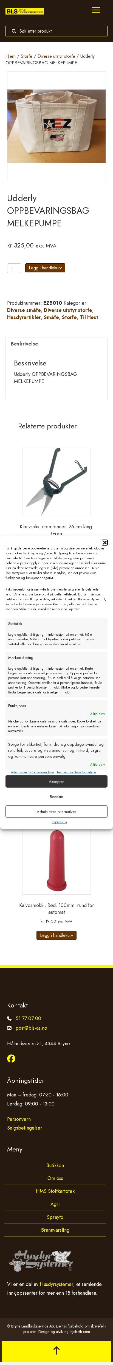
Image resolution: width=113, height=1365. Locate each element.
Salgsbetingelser (24, 1127)
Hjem (10, 56)
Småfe (51, 317)
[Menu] (96, 10)
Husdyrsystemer (56, 1284)
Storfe (26, 56)
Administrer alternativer (56, 812)
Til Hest (89, 317)
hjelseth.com (80, 1331)
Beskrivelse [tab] (24, 343)
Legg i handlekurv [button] (56, 935)
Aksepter (56, 782)
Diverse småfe (24, 310)
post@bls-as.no (31, 1028)
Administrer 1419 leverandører (32, 772)
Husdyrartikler (24, 317)
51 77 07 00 (28, 1018)
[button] (105, 542)
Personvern (19, 1119)
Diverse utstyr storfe (56, 56)
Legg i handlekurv (45, 268)
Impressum (59, 822)
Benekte (56, 797)
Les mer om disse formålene (76, 772)
